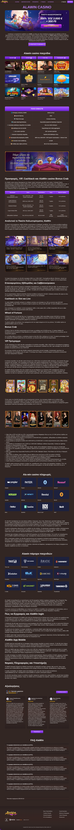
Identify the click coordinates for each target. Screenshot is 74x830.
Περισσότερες (37, 731)
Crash (44, 57)
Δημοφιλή (12, 57)
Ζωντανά (28, 57)
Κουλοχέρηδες (60, 57)
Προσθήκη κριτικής (62, 692)
